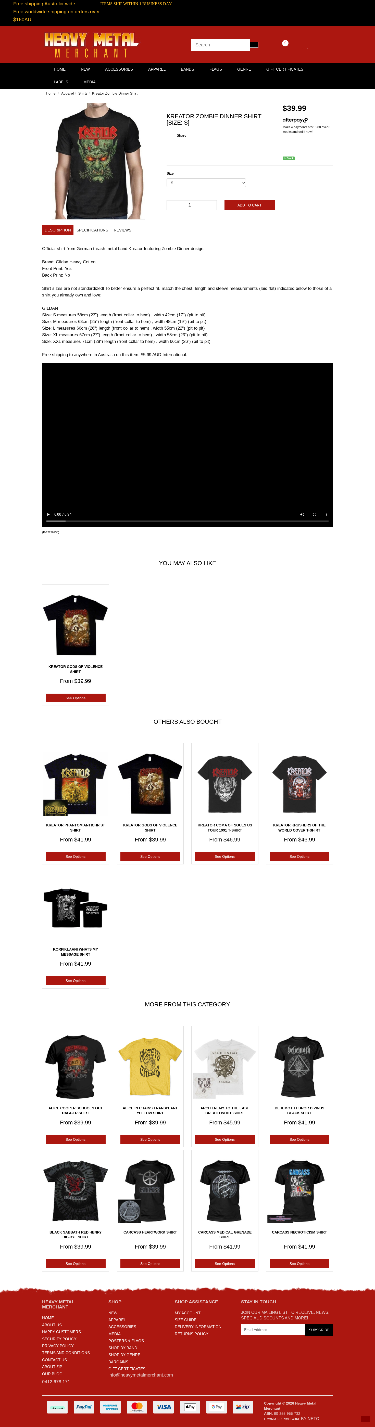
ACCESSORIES (122, 1327)
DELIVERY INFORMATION (198, 1327)
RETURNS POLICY (191, 1334)
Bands (187, 69)
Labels (61, 82)
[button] (365, 1419)
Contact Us (54, 1360)
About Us (52, 1325)
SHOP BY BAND (122, 1348)
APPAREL (117, 1320)
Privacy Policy (58, 1346)
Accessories (119, 69)
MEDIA (114, 1334)
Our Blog (52, 1374)
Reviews (122, 230)
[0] (278, 47)
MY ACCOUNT (188, 1313)
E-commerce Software (282, 1419)
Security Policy (59, 1339)
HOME (60, 69)
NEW (112, 1313)
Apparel (157, 69)
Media (89, 82)
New (85, 69)
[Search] (254, 45)
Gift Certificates (284, 69)
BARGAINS (118, 1362)
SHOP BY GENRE (124, 1355)
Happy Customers (61, 1332)
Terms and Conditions (66, 1353)
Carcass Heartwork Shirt (150, 1232)
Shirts (83, 93)
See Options (75, 698)
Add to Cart (250, 205)
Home (51, 93)
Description (58, 230)
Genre (244, 69)
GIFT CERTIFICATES (126, 1369)
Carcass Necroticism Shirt (299, 1232)
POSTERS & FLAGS (126, 1341)
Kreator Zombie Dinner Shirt (115, 93)
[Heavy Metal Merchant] (93, 44)
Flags (215, 69)
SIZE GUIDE (185, 1320)
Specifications (92, 230)
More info (315, 120)
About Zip (52, 1367)
